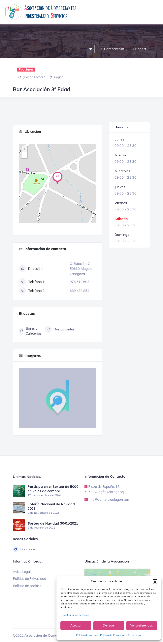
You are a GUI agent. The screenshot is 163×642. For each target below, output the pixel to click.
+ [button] (24, 149)
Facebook (28, 549)
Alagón (58, 77)
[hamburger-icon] (114, 12)
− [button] (24, 155)
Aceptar (76, 625)
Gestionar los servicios (75, 614)
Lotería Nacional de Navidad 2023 (51, 506)
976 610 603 (79, 282)
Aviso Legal (134, 634)
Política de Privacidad (112, 634)
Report (140, 49)
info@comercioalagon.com (109, 499)
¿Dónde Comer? (33, 77)
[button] (155, 581)
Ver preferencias (141, 625)
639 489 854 (79, 291)
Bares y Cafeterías (34, 331)
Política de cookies (87, 634)
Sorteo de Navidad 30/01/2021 (53, 523)
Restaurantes (64, 329)
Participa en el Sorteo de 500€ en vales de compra (53, 488)
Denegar (109, 625)
